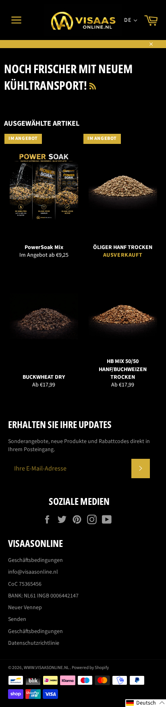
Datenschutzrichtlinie (33, 643)
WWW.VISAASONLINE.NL (47, 668)
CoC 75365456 (25, 584)
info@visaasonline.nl (33, 572)
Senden (17, 619)
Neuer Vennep (25, 608)
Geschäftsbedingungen (35, 560)
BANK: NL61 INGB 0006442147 (43, 596)
